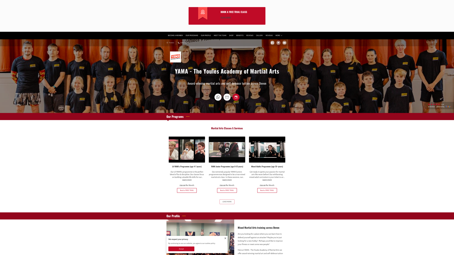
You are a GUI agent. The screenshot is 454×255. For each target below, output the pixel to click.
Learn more (187, 180)
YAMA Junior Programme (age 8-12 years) (227, 166)
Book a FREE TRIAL (187, 190)
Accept (181, 249)
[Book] (236, 97)
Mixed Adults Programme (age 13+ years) (267, 166)
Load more (227, 202)
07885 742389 (184, 43)
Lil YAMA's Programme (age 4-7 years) (187, 166)
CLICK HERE (226, 18)
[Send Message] (227, 97)
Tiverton (171, 43)
